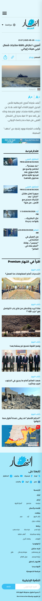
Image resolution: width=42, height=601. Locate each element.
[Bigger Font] (30, 97)
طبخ (12, 552)
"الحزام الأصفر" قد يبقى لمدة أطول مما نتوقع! (21, 419)
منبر (21, 516)
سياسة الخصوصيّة (33, 571)
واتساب (18, 482)
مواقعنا (8, 25)
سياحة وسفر (36, 556)
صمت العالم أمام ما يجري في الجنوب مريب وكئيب (22, 382)
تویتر (35, 476)
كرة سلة (27, 529)
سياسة (38, 503)
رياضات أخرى (27, 538)
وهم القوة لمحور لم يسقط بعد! (25, 346)
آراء (36, 211)
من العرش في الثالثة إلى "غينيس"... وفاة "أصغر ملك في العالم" (31, 243)
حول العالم (23, 556)
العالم (35, 230)
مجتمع (28, 503)
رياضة (38, 526)
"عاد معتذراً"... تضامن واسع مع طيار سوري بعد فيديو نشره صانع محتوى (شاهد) (30, 172)
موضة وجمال (22, 552)
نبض (35, 482)
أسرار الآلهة (18, 503)
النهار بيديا (36, 566)
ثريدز (27, 482)
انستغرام (6, 476)
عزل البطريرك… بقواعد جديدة (31, 219)
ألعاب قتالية (21, 534)
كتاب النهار (35, 269)
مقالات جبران (36, 521)
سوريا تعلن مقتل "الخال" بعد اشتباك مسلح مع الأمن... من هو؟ (30, 198)
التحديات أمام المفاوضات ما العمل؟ (22, 274)
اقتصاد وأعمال (34, 508)
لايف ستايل (35, 548)
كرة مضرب (16, 529)
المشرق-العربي (31, 159)
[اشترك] (21, 141)
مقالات (37, 513)
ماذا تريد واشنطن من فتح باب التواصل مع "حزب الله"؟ (21, 309)
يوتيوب (16, 476)
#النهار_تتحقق (34, 561)
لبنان (38, 499)
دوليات (37, 40)
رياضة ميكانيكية (35, 534)
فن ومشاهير (36, 552)
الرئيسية (37, 490)
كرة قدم (37, 529)
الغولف (37, 538)
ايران (38, 494)
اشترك (8, 586)
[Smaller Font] (37, 97)
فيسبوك (27, 476)
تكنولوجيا (36, 543)
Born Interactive (22, 596)
